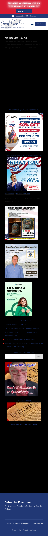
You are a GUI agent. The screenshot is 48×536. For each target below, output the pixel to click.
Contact (40, 24)
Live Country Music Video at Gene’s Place (19, 339)
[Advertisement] (24, 459)
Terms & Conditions (29, 530)
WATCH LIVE (24, 11)
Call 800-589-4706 (23, 194)
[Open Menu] (32, 24)
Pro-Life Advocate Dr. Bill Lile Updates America (22, 328)
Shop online (9, 194)
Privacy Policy (17, 530)
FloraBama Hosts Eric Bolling (15, 324)
